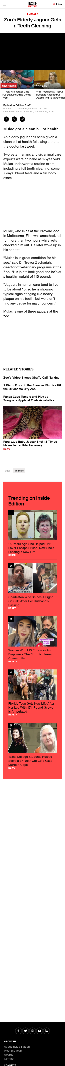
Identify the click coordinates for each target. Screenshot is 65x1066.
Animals (32, 14)
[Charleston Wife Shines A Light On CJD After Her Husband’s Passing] (32, 586)
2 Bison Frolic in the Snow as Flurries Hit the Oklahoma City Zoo (32, 387)
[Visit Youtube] (39, 1031)
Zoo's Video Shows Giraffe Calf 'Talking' (31, 377)
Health (13, 608)
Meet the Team (13, 1051)
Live (59, 4)
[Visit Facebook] (18, 1031)
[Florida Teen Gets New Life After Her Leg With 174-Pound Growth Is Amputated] (32, 692)
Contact (9, 1059)
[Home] (32, 4)
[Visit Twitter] (25, 1031)
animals (19, 470)
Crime (12, 555)
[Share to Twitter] (14, 119)
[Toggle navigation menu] (4, 4)
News (6, 448)
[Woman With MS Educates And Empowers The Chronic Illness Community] (32, 639)
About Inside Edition (17, 1047)
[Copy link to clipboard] (22, 119)
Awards (8, 1055)
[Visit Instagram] (32, 1031)
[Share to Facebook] (6, 119)
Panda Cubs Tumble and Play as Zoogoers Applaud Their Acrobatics (28, 398)
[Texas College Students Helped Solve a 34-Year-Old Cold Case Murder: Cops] (32, 746)
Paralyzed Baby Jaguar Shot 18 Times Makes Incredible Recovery (30, 443)
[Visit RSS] (46, 1031)
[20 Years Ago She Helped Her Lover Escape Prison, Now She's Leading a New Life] (32, 533)
